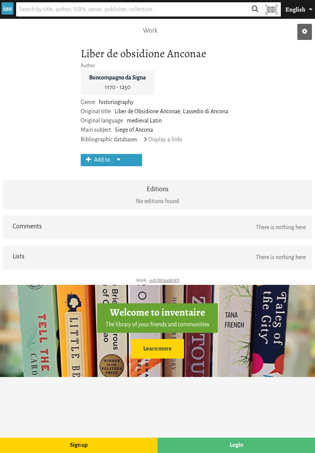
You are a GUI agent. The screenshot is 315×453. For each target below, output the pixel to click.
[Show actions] (304, 32)
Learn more (157, 348)
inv (7, 8)
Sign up (79, 445)
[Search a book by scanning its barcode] (271, 9)
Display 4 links (165, 139)
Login (236, 445)
